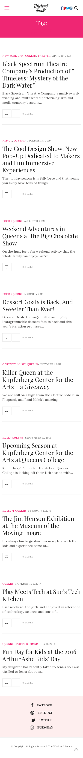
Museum (8, 510)
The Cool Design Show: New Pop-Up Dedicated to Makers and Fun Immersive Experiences (41, 159)
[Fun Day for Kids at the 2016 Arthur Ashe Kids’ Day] (6, 682)
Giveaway (9, 364)
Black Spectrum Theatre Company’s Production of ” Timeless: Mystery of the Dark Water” (38, 74)
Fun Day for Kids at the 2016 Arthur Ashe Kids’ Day (39, 655)
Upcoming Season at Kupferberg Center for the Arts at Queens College (37, 452)
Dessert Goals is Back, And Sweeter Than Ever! (37, 305)
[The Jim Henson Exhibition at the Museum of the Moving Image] (6, 557)
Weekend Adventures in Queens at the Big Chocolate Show (40, 236)
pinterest (45, 712)
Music (21, 364)
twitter (45, 720)
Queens (30, 55)
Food (6, 221)
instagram (45, 727)
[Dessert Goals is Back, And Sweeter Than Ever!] (6, 337)
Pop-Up (7, 140)
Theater (44, 55)
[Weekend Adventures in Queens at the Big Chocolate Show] (6, 267)
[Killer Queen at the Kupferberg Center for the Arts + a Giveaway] (6, 411)
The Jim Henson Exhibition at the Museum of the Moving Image (38, 525)
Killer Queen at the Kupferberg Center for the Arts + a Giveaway (37, 379)
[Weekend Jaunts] (41, 8)
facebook (44, 705)
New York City (13, 55)
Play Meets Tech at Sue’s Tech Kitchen (41, 595)
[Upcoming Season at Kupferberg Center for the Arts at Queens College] (6, 484)
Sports (20, 644)
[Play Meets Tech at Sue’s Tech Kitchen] (6, 623)
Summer (32, 644)
